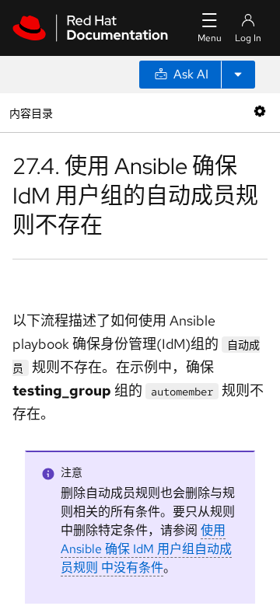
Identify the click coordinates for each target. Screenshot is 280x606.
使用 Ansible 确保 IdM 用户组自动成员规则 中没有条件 (146, 549)
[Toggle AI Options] (238, 75)
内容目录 (31, 112)
